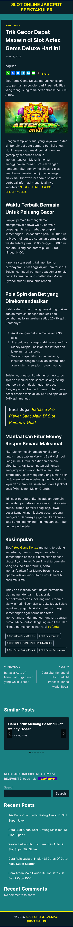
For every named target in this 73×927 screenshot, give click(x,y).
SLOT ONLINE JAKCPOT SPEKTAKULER (29, 643)
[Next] (63, 733)
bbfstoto (54, 626)
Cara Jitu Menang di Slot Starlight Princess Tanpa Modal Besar (55, 676)
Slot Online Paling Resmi (21, 650)
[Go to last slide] (9, 733)
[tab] (30, 752)
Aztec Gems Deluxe (25, 547)
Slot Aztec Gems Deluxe (21, 636)
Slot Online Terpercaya (52, 650)
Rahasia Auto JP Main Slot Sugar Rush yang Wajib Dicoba (18, 674)
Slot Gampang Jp (49, 636)
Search (9, 787)
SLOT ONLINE (12, 25)
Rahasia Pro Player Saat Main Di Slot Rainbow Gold (32, 416)
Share (45, 73)
